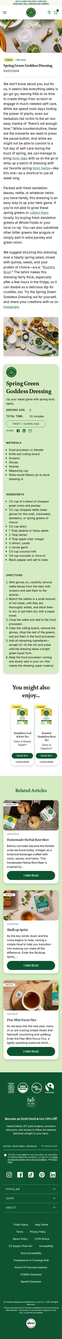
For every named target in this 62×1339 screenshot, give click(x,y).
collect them (39, 212)
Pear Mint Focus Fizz (21, 1020)
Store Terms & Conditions (36, 1159)
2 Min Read (31, 1051)
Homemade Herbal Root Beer (28, 839)
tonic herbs (41, 168)
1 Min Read (31, 875)
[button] (55, 12)
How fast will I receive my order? (31, 4)
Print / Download (26, 424)
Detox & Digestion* (46, 746)
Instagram (11, 306)
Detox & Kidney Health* (22, 743)
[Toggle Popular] (54, 1189)
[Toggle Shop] (54, 1198)
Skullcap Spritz (17, 929)
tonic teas (19, 158)
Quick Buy (22, 755)
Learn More (22, 761)
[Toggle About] (54, 1207)
